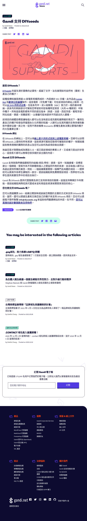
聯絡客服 (62, 421)
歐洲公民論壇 (15, 102)
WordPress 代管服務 (21, 430)
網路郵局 (40, 430)
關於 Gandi (63, 466)
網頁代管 (17, 427)
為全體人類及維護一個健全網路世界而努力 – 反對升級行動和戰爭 (38, 280)
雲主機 (16, 478)
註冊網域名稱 (18, 466)
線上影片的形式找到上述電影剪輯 (51, 138)
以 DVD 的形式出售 (16, 105)
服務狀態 (62, 424)
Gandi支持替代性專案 (23, 210)
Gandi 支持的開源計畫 (67, 469)
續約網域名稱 (18, 472)
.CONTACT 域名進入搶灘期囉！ (21, 333)
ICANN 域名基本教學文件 (45, 477)
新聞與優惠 (63, 475)
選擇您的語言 (14, 506)
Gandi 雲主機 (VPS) (20, 443)
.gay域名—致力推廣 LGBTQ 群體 (22, 252)
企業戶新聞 (10, 300)
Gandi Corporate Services (45, 421)
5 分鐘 (7, 261)
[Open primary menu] (3, 5)
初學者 (11, 28)
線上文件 (62, 427)
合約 (38, 469)
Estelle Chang (12, 314)
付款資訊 (40, 480)
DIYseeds (6, 90)
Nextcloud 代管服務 (21, 433)
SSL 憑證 (17, 449)
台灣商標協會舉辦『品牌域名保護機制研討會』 (29, 305)
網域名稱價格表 (19, 424)
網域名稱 (17, 421)
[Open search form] (82, 5)
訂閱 (68, 385)
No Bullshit (63, 472)
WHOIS (39, 433)
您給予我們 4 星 (63, 501)
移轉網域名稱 (18, 469)
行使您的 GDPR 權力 (44, 490)
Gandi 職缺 (63, 478)
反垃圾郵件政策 (42, 483)
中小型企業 (41, 427)
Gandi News (8, 26)
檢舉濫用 (40, 466)
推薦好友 (40, 436)
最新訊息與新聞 (12, 328)
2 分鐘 (4, 28)
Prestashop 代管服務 (21, 436)
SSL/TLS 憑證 (18, 481)
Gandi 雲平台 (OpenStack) (22, 439)
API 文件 (62, 430)
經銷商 (39, 424)
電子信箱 (17, 446)
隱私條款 (40, 486)
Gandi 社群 (7, 16)
